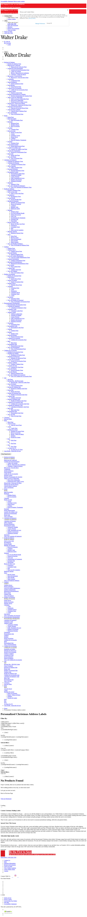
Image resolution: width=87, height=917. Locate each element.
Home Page (10, 117)
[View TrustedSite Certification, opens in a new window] (8, 913)
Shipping (9, 27)
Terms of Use (7, 898)
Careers (6, 871)
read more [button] (3, 849)
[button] (43, 722)
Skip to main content (19, 1)
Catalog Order (8, 16)
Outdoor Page (11, 248)
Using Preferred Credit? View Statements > (11, 7)
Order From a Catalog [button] (13, 17)
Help (6, 20)
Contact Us (7, 860)
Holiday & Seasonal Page (14, 275)
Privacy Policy (8, 899)
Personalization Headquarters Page (16, 304)
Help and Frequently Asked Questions (17, 25)
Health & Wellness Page (13, 190)
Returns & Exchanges (13, 28)
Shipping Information (10, 863)
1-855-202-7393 (11, 24)
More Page (10, 422)
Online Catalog (11, 19)
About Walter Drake (9, 869)
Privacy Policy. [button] (32, 18)
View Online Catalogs (10, 868)
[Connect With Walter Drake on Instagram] (15, 877)
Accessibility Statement (7, 1)
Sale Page (10, 379)
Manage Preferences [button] (40, 23)
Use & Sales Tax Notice (10, 901)
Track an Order (11, 30)
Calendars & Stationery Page (15, 161)
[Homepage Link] (14, 38)
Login (9, 44)
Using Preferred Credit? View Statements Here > (12, 13)
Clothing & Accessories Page (15, 352)
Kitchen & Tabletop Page (14, 64)
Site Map (6, 902)
